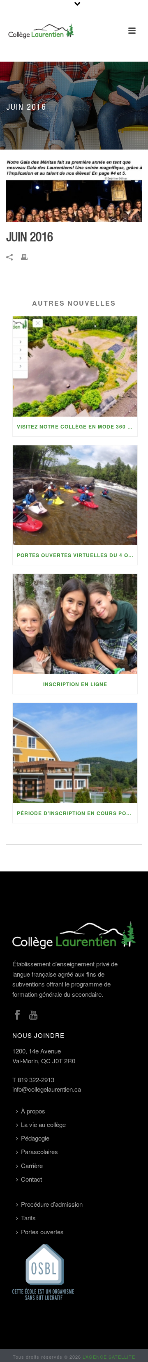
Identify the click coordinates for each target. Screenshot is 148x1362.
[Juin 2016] (74, 191)
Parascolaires (39, 1151)
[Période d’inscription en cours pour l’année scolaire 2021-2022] (75, 753)
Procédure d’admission (52, 1204)
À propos (33, 1110)
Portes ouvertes (42, 1231)
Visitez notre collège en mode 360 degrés (77, 426)
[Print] (28, 256)
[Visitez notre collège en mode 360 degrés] (75, 366)
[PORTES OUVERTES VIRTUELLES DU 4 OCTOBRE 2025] (75, 495)
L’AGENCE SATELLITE (109, 1356)
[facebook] (17, 1015)
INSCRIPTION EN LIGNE (75, 684)
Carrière (32, 1165)
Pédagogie (35, 1138)
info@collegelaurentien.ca (46, 1089)
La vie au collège (43, 1124)
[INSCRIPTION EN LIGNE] (75, 624)
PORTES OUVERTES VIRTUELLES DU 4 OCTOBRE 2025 (77, 555)
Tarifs (28, 1217)
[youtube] (33, 1015)
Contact (31, 1179)
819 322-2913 (36, 1079)
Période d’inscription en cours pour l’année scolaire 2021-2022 (77, 813)
